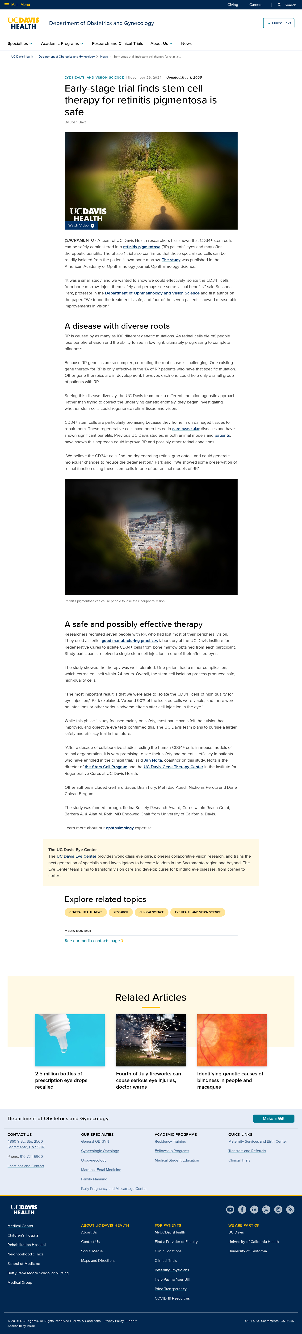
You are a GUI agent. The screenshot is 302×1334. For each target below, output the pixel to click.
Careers (255, 4)
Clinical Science (151, 912)
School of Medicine (24, 1263)
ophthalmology (120, 828)
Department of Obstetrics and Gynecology (67, 56)
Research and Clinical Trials (117, 43)
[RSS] (288, 1209)
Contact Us (90, 1241)
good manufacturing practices (130, 641)
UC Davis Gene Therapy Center (173, 767)
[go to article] (70, 1040)
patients (222, 435)
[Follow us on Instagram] (276, 1209)
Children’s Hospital (23, 1235)
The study (171, 260)
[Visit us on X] (264, 1209)
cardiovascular (186, 429)
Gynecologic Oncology (100, 1151)
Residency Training (170, 1141)
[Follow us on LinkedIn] (252, 1209)
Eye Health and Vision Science (94, 77)
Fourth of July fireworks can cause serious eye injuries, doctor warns (148, 1080)
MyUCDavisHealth (170, 1232)
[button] (151, 181)
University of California (247, 1251)
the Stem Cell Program (106, 767)
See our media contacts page (92, 941)
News (186, 43)
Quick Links (281, 23)
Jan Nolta (153, 760)
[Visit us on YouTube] (230, 1209)
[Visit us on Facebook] (240, 1209)
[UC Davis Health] (24, 1210)
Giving (232, 4)
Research (120, 912)
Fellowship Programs (172, 1151)
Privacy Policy (114, 1320)
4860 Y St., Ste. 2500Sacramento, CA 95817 (26, 1144)
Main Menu (17, 4)
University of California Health (253, 1241)
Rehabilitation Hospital (27, 1244)
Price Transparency (171, 1289)
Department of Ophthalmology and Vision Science (152, 293)
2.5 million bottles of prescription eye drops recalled (61, 1080)
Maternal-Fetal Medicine (101, 1169)
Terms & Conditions (86, 1320)
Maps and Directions (98, 1260)
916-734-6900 (31, 1156)
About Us (89, 1232)
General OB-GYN (95, 1141)
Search (286, 5)
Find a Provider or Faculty (176, 1241)
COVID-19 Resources (172, 1298)
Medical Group (20, 1282)
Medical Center (20, 1226)
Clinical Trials (239, 1160)
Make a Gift (274, 1118)
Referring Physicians (172, 1270)
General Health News (85, 912)
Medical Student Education (177, 1160)
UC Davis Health (22, 56)
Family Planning (94, 1179)
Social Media (92, 1251)
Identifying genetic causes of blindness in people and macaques (230, 1080)
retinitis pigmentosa (141, 247)
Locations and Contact (26, 1166)
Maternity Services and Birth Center (257, 1141)
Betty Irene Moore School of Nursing (38, 1273)
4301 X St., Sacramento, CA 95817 (269, 1320)
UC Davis (236, 1232)
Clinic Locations (168, 1251)
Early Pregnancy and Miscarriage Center (114, 1188)
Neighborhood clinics (25, 1254)
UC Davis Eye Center (76, 856)
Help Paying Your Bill (172, 1279)
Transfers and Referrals (247, 1151)
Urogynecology (93, 1160)
